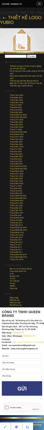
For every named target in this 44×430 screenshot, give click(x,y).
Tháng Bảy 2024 (16, 141)
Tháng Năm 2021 (16, 213)
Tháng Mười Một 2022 (18, 168)
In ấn (12, 273)
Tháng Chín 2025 (16, 119)
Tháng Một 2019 (16, 225)
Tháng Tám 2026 (16, 95)
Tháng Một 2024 (16, 156)
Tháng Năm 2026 (16, 102)
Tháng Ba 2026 (16, 107)
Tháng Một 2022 (16, 193)
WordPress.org (15, 305)
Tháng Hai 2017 (16, 249)
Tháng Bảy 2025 (16, 122)
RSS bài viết (14, 300)
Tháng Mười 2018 (17, 232)
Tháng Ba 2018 (16, 239)
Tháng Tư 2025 (16, 129)
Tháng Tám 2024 (16, 139)
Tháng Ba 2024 (16, 151)
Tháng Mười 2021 (17, 200)
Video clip (13, 288)
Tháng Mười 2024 (17, 134)
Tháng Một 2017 (16, 252)
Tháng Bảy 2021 (16, 208)
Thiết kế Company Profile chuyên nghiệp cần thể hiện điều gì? (25, 67)
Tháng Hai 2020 (16, 220)
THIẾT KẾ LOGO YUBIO (21, 19)
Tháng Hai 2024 (16, 154)
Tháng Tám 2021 (16, 205)
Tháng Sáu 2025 (16, 124)
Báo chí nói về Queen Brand (21, 268)
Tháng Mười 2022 (17, 171)
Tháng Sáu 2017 (16, 242)
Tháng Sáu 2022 (16, 181)
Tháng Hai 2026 (16, 110)
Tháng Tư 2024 (16, 149)
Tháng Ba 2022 (16, 188)
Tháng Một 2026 (16, 112)
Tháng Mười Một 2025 (18, 117)
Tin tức (12, 283)
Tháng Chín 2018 (16, 235)
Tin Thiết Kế (14, 281)
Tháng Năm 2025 (16, 127)
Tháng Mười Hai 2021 (18, 195)
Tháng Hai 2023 (16, 161)
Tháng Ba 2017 (16, 247)
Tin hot (12, 278)
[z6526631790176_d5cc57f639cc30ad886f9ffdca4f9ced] (22, 40)
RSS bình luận (15, 302)
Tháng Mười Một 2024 (18, 132)
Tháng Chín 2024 (16, 136)
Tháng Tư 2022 (16, 186)
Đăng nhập (14, 297)
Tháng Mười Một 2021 (18, 198)
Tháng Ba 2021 (16, 215)
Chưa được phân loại (18, 271)
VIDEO (12, 286)
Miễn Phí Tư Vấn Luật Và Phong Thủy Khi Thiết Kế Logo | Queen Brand (26, 84)
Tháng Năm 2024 (16, 146)
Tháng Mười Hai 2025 (18, 114)
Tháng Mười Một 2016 (18, 257)
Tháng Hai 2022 (16, 190)
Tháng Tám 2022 (16, 176)
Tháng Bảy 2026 (16, 97)
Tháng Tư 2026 (16, 105)
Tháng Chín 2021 (16, 203)
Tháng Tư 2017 (16, 244)
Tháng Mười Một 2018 (18, 230)
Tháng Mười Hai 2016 (18, 254)
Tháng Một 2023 (16, 163)
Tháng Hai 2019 (16, 222)
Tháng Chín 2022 (16, 173)
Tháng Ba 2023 (16, 159)
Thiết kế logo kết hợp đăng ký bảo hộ (24, 80)
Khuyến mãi (14, 276)
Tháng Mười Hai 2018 (18, 227)
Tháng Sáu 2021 (16, 210)
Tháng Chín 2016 (16, 259)
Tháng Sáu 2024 (16, 144)
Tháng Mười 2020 (17, 217)
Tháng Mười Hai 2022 (18, 166)
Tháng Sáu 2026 (16, 100)
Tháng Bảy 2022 (16, 178)
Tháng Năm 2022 (16, 183)
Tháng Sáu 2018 (16, 237)
